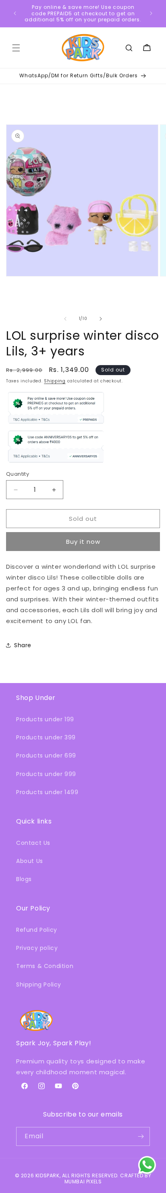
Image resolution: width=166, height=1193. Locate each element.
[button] (16, 48)
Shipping (55, 381)
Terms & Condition (44, 966)
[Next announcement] (151, 13)
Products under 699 (46, 755)
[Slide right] (101, 319)
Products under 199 (45, 719)
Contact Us (33, 843)
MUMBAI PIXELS (83, 1181)
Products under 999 (46, 774)
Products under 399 (46, 737)
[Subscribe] (140, 1136)
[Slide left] (65, 319)
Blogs (24, 879)
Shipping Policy (38, 984)
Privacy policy (37, 948)
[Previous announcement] (15, 13)
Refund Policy (36, 930)
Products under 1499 (47, 792)
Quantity (17, 474)
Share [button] (22, 645)
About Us (29, 861)
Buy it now (83, 541)
